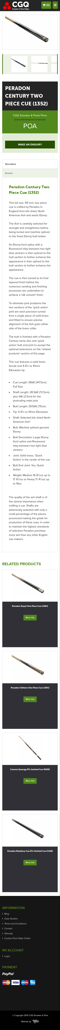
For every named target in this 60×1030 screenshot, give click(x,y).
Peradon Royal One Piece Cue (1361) (30, 606)
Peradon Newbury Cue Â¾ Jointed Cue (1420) (30, 851)
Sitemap (8, 933)
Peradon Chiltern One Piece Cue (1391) (30, 688)
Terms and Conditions (15, 923)
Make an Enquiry (30, 144)
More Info (30, 617)
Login (7, 956)
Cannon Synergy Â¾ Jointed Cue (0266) (30, 769)
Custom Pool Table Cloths (17, 938)
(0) (47, 5)
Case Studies (11, 918)
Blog (6, 913)
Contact (8, 928)
